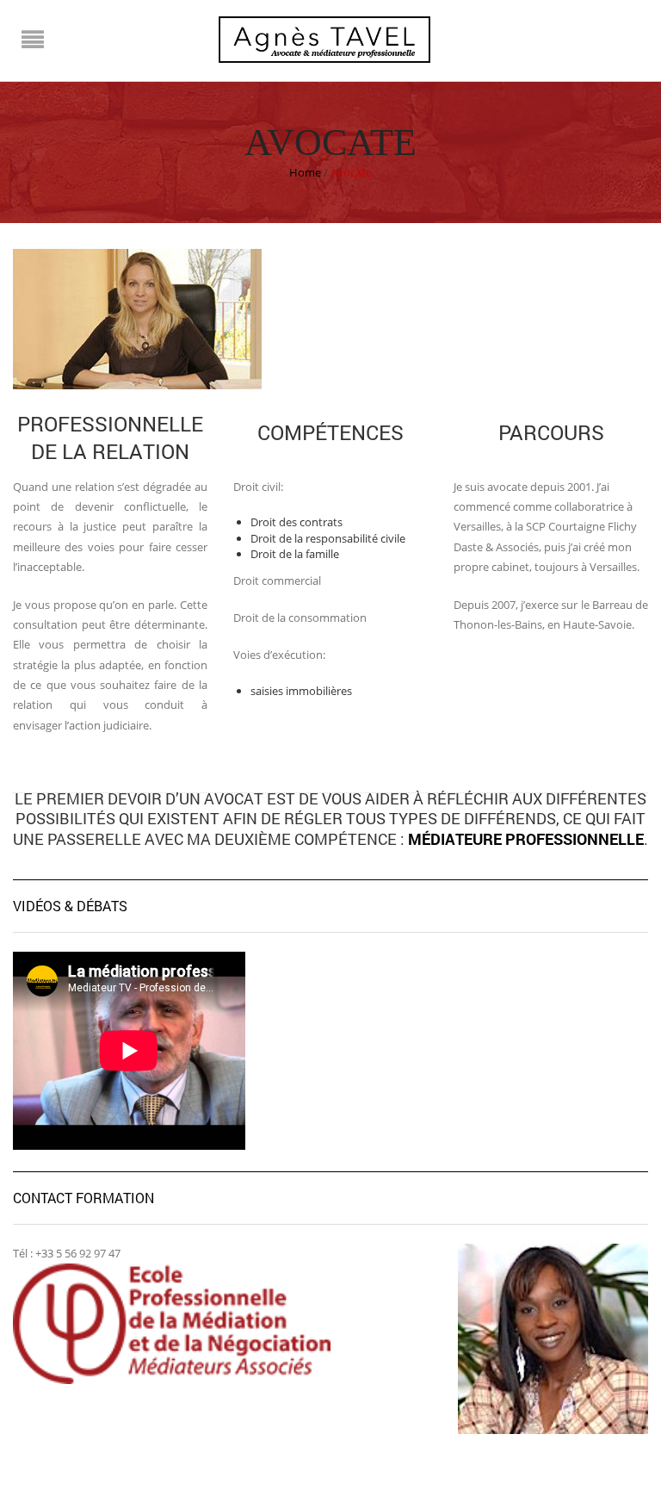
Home (305, 172)
